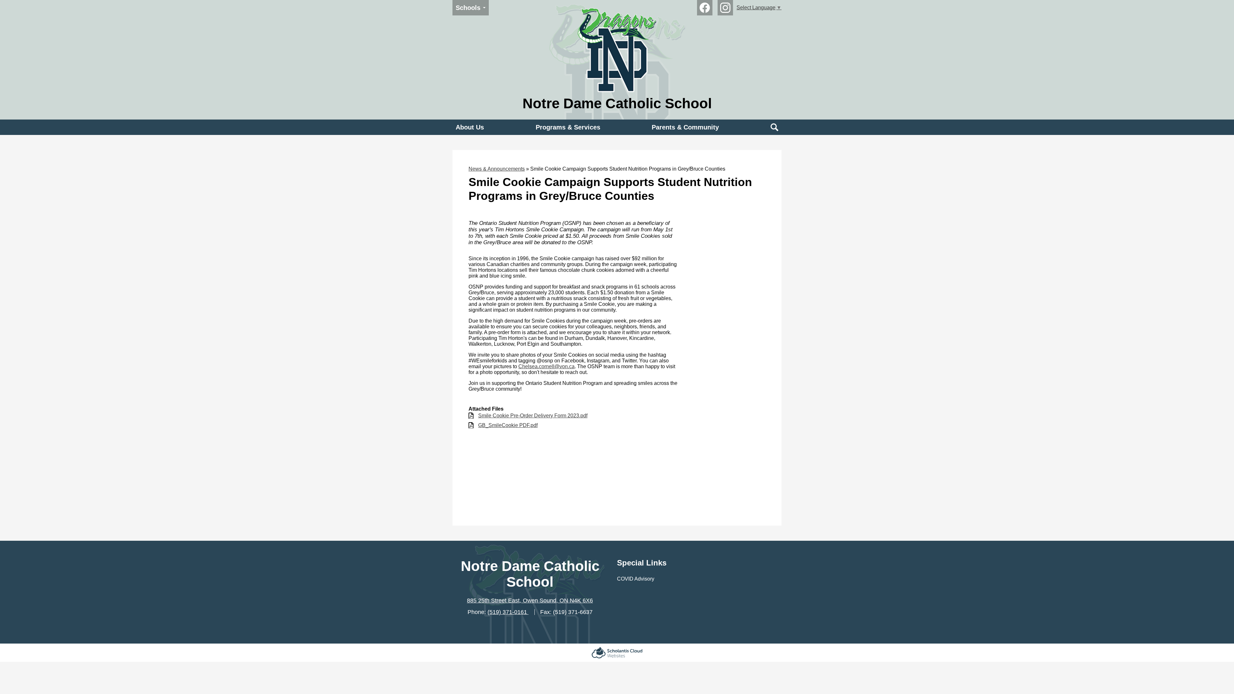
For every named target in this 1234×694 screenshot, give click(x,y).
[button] (469, 127)
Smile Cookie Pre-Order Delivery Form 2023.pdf (532, 415)
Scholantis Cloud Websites (617, 652)
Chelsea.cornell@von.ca (546, 366)
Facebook (704, 7)
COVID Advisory (635, 579)
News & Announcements (497, 169)
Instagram (725, 7)
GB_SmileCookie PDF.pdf (508, 425)
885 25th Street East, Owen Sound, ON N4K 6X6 (530, 600)
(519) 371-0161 (508, 612)
